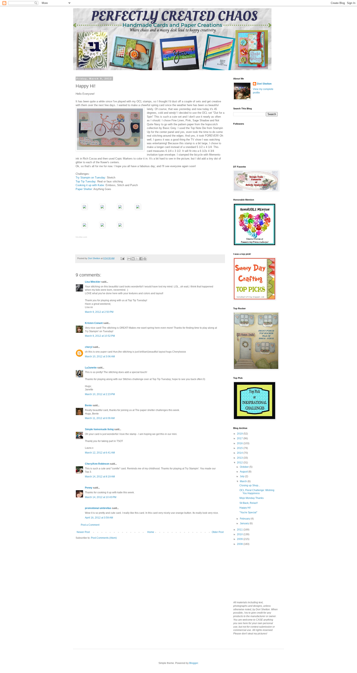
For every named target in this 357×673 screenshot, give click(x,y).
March (244, 481)
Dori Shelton (264, 83)
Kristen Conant (94, 323)
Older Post (218, 532)
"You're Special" (248, 512)
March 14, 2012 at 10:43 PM (100, 497)
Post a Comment (90, 524)
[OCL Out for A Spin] (102, 226)
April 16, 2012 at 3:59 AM (99, 517)
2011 (240, 529)
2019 (240, 433)
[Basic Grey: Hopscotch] (102, 208)
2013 (240, 457)
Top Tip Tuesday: (86, 181)
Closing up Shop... (249, 485)
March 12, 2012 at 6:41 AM (100, 452)
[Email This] (129, 259)
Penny (88, 487)
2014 (240, 452)
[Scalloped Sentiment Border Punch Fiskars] (120, 208)
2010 (240, 534)
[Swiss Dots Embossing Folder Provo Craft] (138, 208)
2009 (240, 539)
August (244, 471)
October (244, 466)
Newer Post (83, 532)
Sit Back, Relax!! (248, 503)
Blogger (193, 663)
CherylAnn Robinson (97, 463)
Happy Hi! (245, 507)
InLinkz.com (81, 237)
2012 (240, 462)
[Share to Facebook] (141, 259)
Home (150, 532)
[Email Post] (122, 258)
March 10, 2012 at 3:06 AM (100, 356)
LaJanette (91, 367)
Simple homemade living (99, 429)
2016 (240, 443)
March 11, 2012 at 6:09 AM (100, 418)
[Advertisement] (254, 573)
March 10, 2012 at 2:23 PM (100, 394)
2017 (240, 438)
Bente (88, 405)
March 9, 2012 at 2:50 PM (99, 312)
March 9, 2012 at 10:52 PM (100, 335)
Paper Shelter (84, 189)
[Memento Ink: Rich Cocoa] (84, 208)
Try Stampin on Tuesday (90, 177)
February (245, 518)
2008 (240, 544)
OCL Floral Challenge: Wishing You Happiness (256, 492)
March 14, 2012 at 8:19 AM (100, 476)
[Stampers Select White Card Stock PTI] (84, 226)
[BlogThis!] (133, 259)
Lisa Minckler (93, 281)
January (245, 523)
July (242, 476)
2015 (240, 448)
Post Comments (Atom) (104, 537)
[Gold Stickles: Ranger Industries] (120, 226)
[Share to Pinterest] (145, 259)
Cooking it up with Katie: (91, 185)
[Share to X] (137, 259)
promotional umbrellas (98, 508)
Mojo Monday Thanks (251, 498)
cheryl (88, 347)
